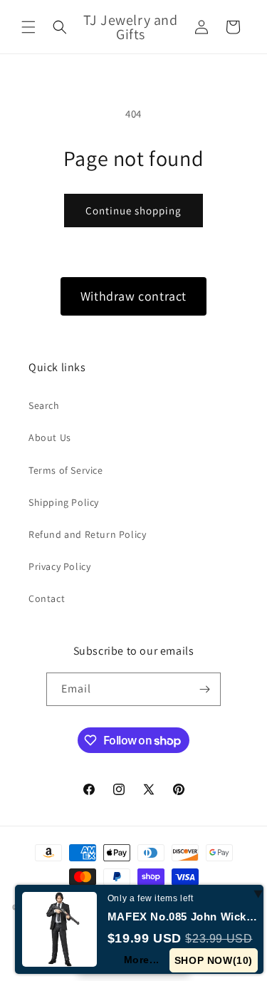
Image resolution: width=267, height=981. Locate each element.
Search (44, 405)
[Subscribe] (204, 689)
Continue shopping (133, 210)
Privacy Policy (59, 566)
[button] (28, 27)
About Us (49, 437)
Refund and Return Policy (87, 534)
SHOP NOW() (213, 960)
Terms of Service (65, 470)
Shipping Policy (63, 502)
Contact (46, 598)
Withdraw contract (133, 296)
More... (141, 959)
